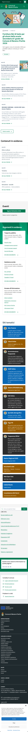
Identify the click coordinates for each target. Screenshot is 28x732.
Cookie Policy (9, 730)
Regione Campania (6, 2)
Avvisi (2, 673)
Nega (14, 723)
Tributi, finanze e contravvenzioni (9, 659)
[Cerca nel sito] (24, 6)
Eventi (2, 682)
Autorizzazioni (4, 645)
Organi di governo (5, 621)
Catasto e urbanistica (6, 647)
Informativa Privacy (16, 730)
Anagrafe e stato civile (6, 642)
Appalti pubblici (4, 643)
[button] (26, 705)
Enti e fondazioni (5, 626)
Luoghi (2, 680)
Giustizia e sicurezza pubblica (8, 652)
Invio (24, 509)
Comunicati (3, 671)
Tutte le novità (6, 131)
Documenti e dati (5, 631)
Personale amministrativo (7, 629)
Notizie (2, 669)
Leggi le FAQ (4, 702)
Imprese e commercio (6, 654)
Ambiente (3, 640)
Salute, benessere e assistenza (8, 657)
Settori (2, 622)
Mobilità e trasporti (5, 655)
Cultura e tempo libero (6, 649)
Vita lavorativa (4, 662)
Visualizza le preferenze (14, 727)
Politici (2, 628)
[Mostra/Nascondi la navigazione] (2, 6)
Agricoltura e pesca (5, 638)
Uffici (2, 624)
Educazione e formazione (7, 650)
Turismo (3, 661)
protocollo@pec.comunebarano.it (11, 697)
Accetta (14, 719)
